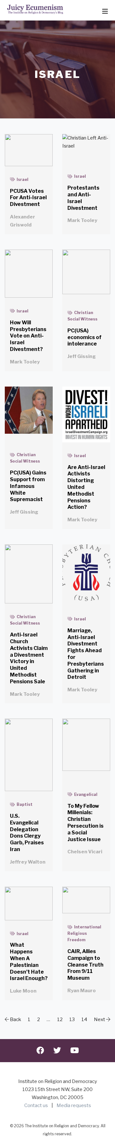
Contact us (36, 1105)
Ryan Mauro (81, 991)
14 (84, 1019)
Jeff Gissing (81, 356)
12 (60, 1019)
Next (100, 1019)
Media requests (74, 1105)
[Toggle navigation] (105, 11)
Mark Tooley (82, 220)
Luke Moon (23, 991)
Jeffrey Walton (27, 862)
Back (15, 1019)
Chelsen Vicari (84, 852)
